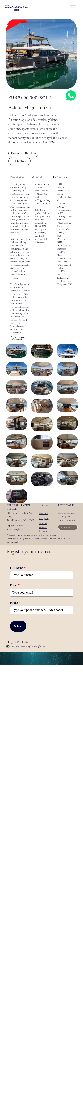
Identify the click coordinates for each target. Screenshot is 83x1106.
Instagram (43, 518)
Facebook (43, 513)
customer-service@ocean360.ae (27, 646)
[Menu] (73, 8)
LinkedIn (43, 531)
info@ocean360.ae (15, 529)
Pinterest (43, 527)
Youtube (43, 523)
